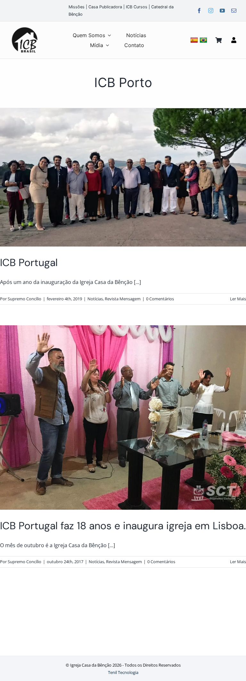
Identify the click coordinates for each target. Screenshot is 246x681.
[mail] (233, 10)
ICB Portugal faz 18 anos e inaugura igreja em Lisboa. (123, 525)
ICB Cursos (136, 6)
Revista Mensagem (123, 299)
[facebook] (199, 10)
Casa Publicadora (105, 6)
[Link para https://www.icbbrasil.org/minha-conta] (233, 40)
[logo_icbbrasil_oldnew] (25, 27)
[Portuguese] (204, 40)
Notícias (95, 299)
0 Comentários (160, 299)
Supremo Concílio (24, 299)
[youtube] (222, 10)
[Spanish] (195, 40)
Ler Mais (238, 299)
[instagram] (210, 10)
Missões (77, 6)
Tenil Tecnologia (123, 672)
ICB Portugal (29, 262)
